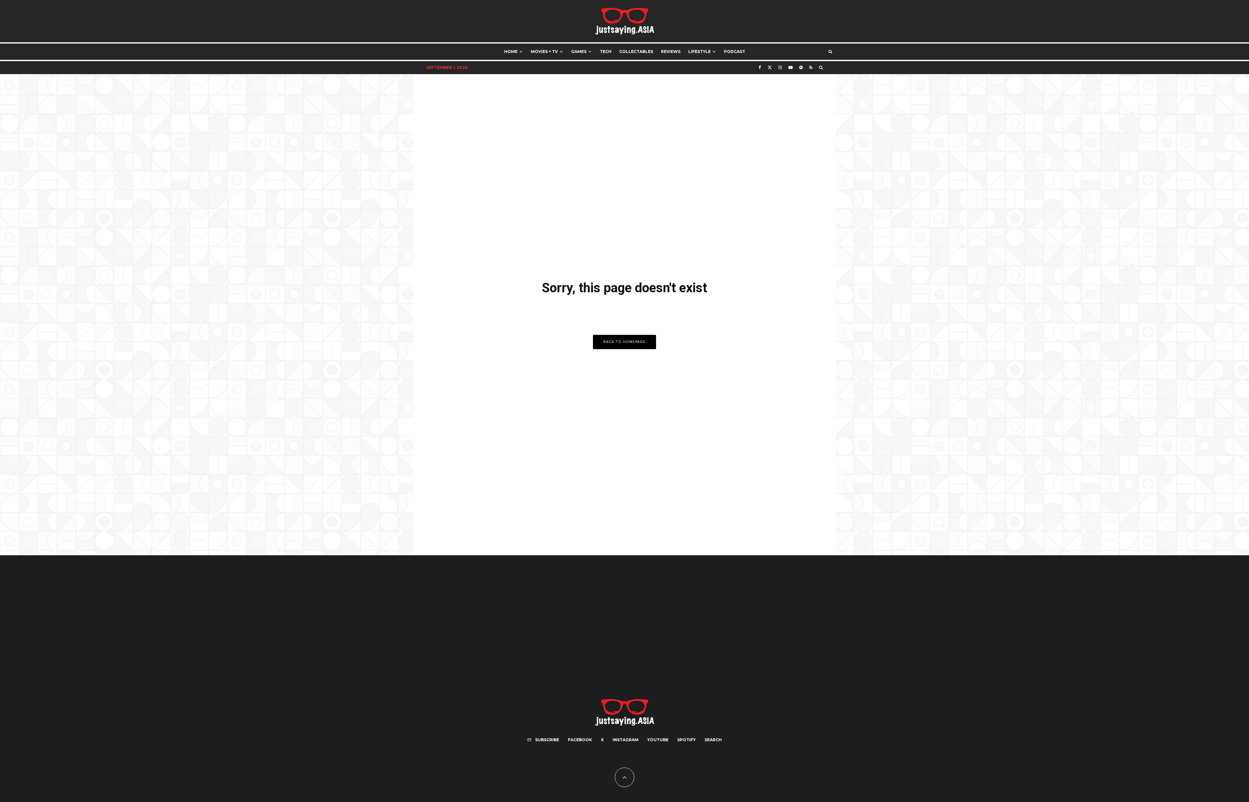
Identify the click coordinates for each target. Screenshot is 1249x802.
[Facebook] (759, 67)
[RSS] (811, 67)
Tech (605, 51)
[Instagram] (780, 67)
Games (578, 51)
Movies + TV (544, 51)
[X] (769, 67)
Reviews (670, 51)
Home (510, 51)
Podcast (734, 51)
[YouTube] (790, 67)
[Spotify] (801, 67)
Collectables (636, 51)
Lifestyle (699, 51)
